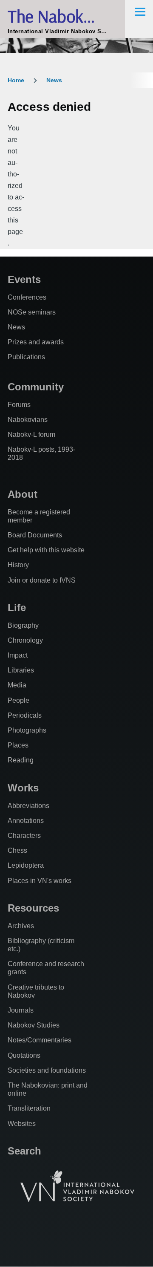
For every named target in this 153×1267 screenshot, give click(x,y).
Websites (22, 1123)
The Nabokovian (64, 16)
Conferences (27, 297)
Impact (18, 655)
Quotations (24, 1055)
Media (17, 685)
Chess (17, 850)
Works (23, 788)
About (22, 494)
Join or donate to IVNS (42, 580)
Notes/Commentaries (39, 1040)
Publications (26, 357)
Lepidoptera (26, 865)
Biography (23, 625)
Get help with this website (46, 550)
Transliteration (29, 1108)
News (54, 80)
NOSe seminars (32, 312)
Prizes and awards (36, 342)
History (18, 565)
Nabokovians (28, 419)
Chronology (25, 640)
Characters (24, 835)
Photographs (27, 730)
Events (24, 279)
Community (36, 387)
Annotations (26, 820)
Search (24, 1151)
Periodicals (25, 715)
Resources (33, 908)
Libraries (21, 670)
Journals (21, 1010)
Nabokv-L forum (31, 434)
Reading (21, 760)
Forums (19, 404)
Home (16, 80)
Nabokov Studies (34, 1025)
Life (17, 607)
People (18, 700)
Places (18, 745)
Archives (21, 925)
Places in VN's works (39, 880)
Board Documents (35, 535)
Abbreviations (28, 805)
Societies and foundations (47, 1070)
